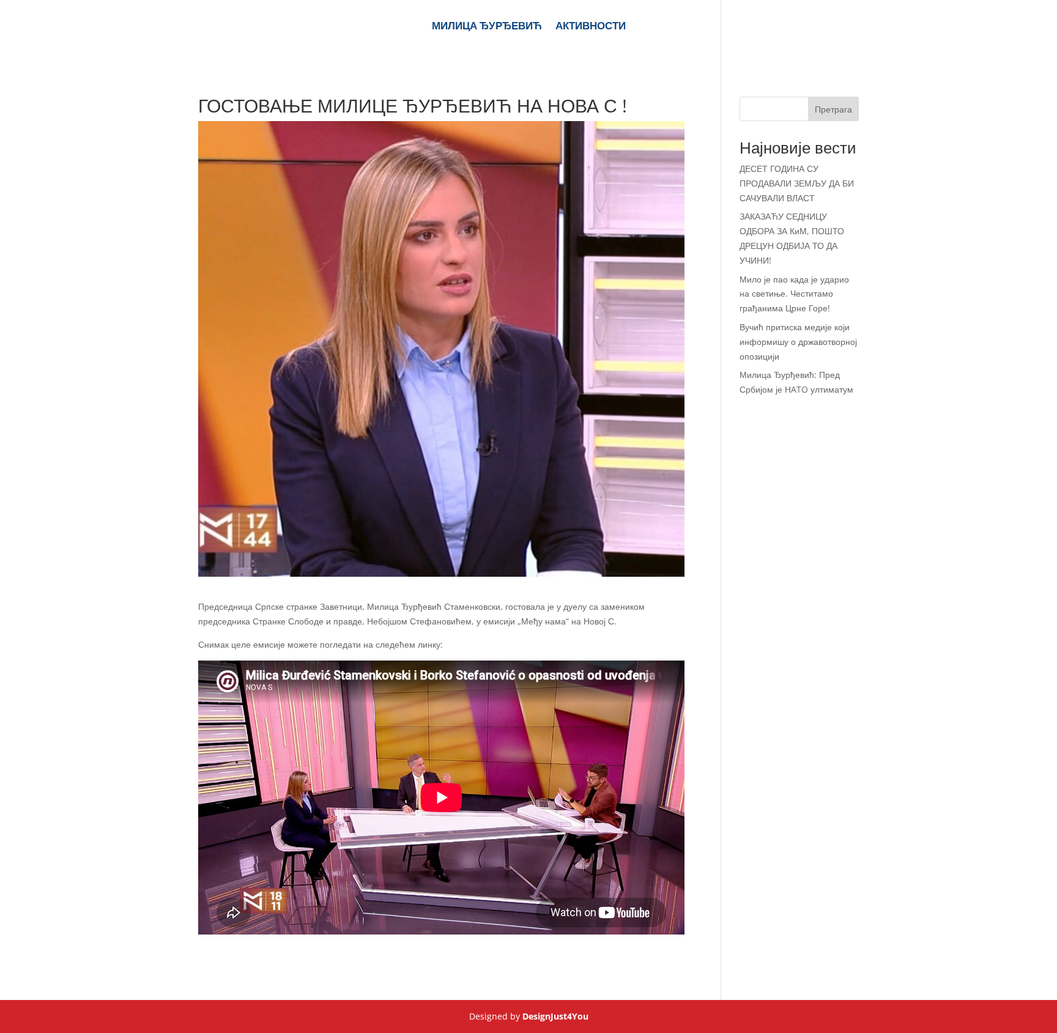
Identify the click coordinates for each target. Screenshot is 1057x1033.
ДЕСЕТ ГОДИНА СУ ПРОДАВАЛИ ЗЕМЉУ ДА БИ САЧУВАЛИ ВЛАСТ (797, 183)
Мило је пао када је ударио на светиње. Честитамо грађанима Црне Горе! (794, 293)
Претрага (833, 109)
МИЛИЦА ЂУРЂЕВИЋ (487, 26)
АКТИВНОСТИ (590, 26)
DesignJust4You (555, 1016)
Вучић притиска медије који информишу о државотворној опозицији (798, 341)
